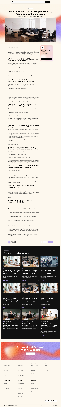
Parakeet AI (5, 391)
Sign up (47, 1)
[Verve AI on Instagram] (51, 401)
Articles (32, 383)
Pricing (30, 1)
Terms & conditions (48, 405)
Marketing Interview (21, 375)
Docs (40, 1)
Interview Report (6, 368)
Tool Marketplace (34, 373)
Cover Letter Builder (34, 367)
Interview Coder (6, 385)
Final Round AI (6, 383)
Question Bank (33, 385)
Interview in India (20, 398)
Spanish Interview (20, 393)
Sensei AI (5, 386)
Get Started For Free (30, 353)
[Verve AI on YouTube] (54, 401)
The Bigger (37, 65)
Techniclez (10, 236)
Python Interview (20, 386)
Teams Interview (20, 385)
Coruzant (26, 122)
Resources (35, 1)
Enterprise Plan (6, 370)
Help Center (33, 391)
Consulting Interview (21, 373)
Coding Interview (20, 365)
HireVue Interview (20, 368)
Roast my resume (34, 368)
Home (22, 1)
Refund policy (42, 405)
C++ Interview (20, 388)
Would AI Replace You (34, 365)
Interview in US (20, 396)
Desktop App (6, 373)
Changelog (47, 370)
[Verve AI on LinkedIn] (56, 401)
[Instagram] (44, 242)
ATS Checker (33, 370)
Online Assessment (21, 367)
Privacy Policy (55, 405)
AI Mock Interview (6, 367)
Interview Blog (33, 386)
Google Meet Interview (21, 383)
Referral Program (48, 368)
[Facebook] (41, 242)
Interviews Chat (6, 388)
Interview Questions (34, 388)
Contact (46, 367)
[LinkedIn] (46, 242)
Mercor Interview (20, 370)
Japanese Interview (21, 391)
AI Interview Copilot (7, 365)
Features (25, 1)
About (46, 365)
